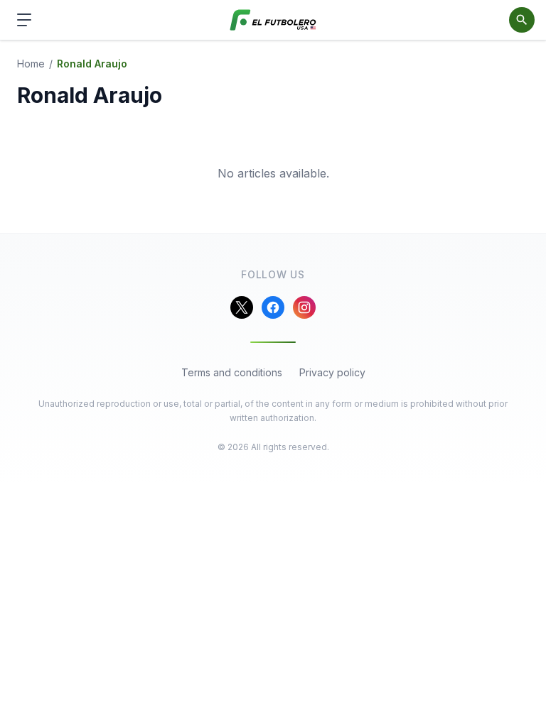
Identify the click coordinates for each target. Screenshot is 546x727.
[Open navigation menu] (24, 20)
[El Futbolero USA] (273, 20)
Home (31, 64)
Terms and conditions (231, 372)
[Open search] (522, 20)
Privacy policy (332, 372)
